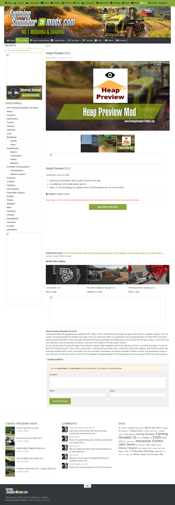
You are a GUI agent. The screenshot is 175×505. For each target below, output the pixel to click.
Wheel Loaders (18, 174)
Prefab (10, 196)
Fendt (146, 437)
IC (125, 441)
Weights (11, 204)
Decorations (13, 189)
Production (158, 451)
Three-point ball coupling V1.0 (141, 288)
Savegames (13, 218)
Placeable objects (16, 192)
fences (139, 438)
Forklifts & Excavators (18, 167)
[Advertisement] (108, 229)
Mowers (14, 163)
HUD (121, 441)
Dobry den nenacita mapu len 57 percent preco (90, 467)
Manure (158, 445)
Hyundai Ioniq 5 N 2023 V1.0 (29, 438)
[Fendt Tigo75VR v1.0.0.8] (10, 431)
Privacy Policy (11, 497)
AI (119, 428)
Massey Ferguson (128, 448)
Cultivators (16, 156)
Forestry (11, 178)
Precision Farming (142, 451)
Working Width (152, 454)
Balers (13, 152)
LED (148, 445)
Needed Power (156, 448)
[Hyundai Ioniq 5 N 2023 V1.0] (10, 441)
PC (130, 451)
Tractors (11, 115)
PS (164, 451)
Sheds (13, 141)
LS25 (153, 445)
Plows (13, 159)
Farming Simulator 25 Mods (16, 500)
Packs (10, 200)
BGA (154, 428)
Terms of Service (24, 497)
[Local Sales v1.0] (66, 274)
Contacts (44, 497)
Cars (9, 133)
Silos (13, 144)
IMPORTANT (131, 441)
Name (52, 391)
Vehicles (11, 130)
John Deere (127, 444)
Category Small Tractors (151, 431)
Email (113, 391)
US (131, 454)
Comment (53, 375)
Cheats (10, 215)
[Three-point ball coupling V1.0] (148, 274)
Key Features (140, 445)
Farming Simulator (145, 434)
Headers (11, 185)
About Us (36, 497)
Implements (13, 148)
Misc (48, 46)
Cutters (10, 181)
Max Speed (142, 448)
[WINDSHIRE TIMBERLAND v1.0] (10, 451)
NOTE (126, 451)
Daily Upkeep (129, 434)
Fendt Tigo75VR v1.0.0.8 (27, 428)
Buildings (12, 137)
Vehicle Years (139, 454)
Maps (9, 111)
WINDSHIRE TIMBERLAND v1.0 (31, 448)
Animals (124, 428)
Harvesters (12, 119)
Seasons (11, 222)
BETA (148, 427)
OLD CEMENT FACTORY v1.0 (30, 458)
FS (151, 438)
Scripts (10, 226)
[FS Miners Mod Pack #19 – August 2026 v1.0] (10, 472)
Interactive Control (149, 441)
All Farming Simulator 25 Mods (22, 108)
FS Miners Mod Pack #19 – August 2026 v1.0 (36, 469)
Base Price (140, 428)
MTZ (150, 448)
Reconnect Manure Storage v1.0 (101, 288)
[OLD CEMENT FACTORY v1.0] (10, 462)
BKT (159, 427)
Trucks (10, 122)
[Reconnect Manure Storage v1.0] (107, 274)
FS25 (157, 437)
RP (124, 454)
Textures (11, 211)
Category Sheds (136, 431)
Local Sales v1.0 (53, 288)
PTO (120, 454)
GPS (164, 438)
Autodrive (163, 3)
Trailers (11, 126)
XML (161, 454)
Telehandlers (17, 170)
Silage (127, 454)
